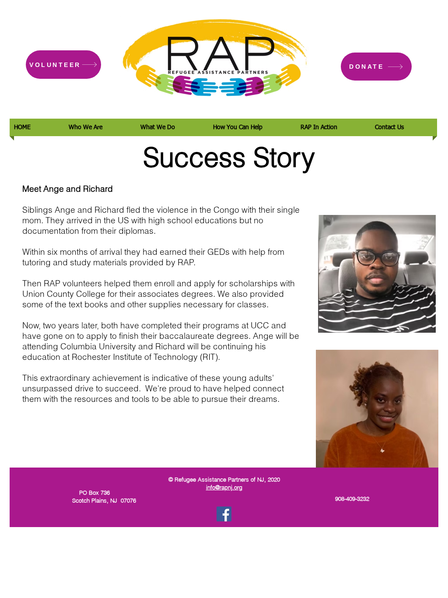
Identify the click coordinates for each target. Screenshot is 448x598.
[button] (100, 127)
